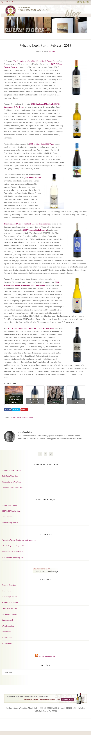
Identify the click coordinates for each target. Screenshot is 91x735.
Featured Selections (15, 417)
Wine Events (6, 632)
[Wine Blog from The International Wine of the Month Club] (45, 8)
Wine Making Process (10, 523)
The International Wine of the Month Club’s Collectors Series (27, 224)
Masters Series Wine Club (11, 482)
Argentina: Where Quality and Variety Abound (19, 540)
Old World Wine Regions (11, 511)
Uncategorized (7, 620)
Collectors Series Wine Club (12, 488)
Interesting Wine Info (10, 597)
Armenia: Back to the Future (12, 552)
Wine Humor (6, 637)
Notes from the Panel (27, 417)
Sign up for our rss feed (47, 656)
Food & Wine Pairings (10, 505)
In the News (6, 591)
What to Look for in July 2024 (13, 557)
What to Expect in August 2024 (13, 546)
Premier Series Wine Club (11, 470)
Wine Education (8, 626)
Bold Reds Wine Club (10, 476)
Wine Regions (7, 643)
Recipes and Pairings (9, 614)
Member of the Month (10, 603)
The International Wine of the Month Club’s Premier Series (35, 61)
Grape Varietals (7, 517)
